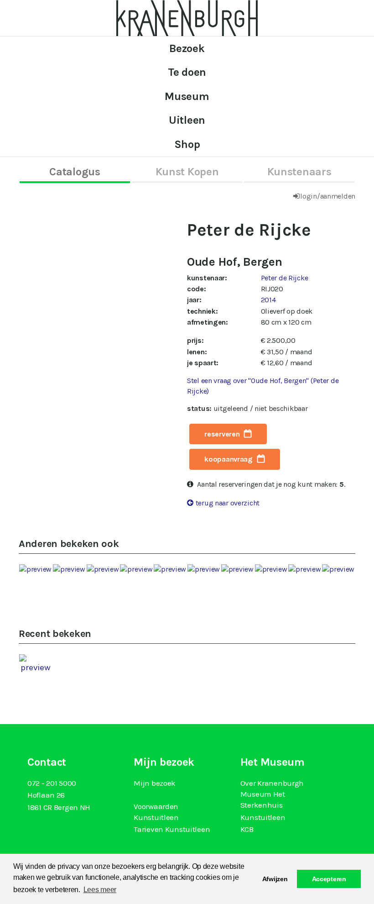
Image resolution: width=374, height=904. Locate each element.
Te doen (187, 72)
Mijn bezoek (155, 783)
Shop (187, 144)
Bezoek (186, 48)
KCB (247, 829)
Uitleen (187, 120)
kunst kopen (187, 171)
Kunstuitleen (263, 817)
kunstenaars (299, 171)
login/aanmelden (327, 196)
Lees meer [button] (99, 889)
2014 (268, 299)
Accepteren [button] (329, 879)
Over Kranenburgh (272, 783)
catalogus (74, 171)
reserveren (221, 434)
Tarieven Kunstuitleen (172, 829)
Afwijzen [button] (275, 879)
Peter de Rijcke (284, 277)
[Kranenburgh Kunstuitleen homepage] (187, 17)
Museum (187, 96)
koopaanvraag (228, 459)
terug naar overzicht (228, 503)
